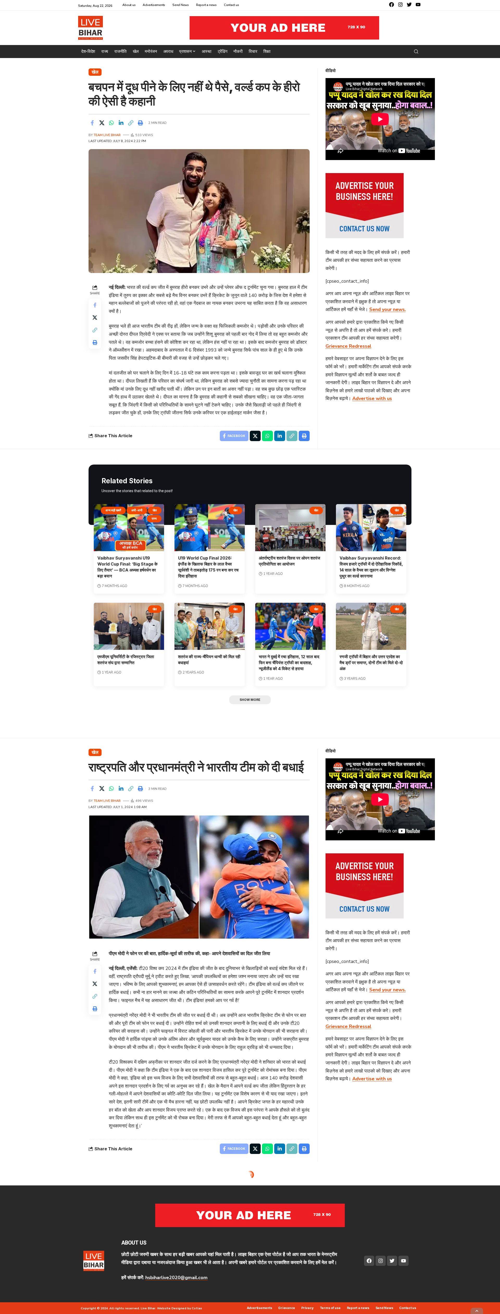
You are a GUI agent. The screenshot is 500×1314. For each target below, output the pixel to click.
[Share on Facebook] (92, 123)
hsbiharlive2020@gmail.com (176, 1277)
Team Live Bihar (107, 135)
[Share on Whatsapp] (111, 123)
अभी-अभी (136, 510)
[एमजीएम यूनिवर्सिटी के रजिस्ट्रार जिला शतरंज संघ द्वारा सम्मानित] (129, 626)
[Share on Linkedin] (121, 123)
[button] (416, 51)
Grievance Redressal (348, 346)
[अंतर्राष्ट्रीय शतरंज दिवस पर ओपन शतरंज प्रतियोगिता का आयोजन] (290, 527)
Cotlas (197, 1308)
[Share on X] (101, 123)
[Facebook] (391, 4)
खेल (95, 72)
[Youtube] (418, 4)
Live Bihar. (148, 1308)
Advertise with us (372, 398)
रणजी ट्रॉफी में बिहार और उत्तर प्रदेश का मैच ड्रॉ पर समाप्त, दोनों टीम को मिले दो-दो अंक (371, 662)
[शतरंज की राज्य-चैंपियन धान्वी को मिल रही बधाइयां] (209, 626)
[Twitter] (409, 4)
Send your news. (387, 309)
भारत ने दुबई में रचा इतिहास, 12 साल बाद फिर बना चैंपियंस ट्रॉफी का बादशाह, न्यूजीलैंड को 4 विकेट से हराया (289, 662)
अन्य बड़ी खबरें (113, 510)
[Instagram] (400, 4)
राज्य (154, 518)
